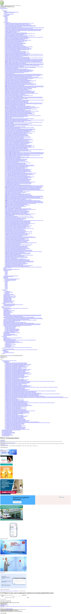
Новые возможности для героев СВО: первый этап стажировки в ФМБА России (16, 102)
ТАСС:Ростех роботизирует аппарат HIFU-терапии (12, 184)
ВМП (2, 306)
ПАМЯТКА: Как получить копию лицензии (10, 339)
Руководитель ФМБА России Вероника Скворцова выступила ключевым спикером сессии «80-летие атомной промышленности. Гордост (24, 152)
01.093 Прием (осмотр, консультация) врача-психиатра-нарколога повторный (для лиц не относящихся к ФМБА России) (22, 395)
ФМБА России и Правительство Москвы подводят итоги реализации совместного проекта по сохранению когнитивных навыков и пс (24, 198)
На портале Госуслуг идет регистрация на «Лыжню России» (13, 99)
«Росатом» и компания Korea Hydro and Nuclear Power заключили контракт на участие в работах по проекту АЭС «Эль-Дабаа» (23, 30)
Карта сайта (49, 606)
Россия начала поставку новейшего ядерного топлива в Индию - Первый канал (16, 148)
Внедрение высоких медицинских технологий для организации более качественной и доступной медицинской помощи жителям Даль (24, 66)
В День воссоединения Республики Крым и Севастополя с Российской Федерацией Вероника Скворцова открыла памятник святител (24, 37)
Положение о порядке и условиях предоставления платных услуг (13, 337)
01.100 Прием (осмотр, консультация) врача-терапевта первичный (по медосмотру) (17, 401)
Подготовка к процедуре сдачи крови (10, 326)
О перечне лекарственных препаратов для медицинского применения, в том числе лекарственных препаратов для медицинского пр (22, 323)
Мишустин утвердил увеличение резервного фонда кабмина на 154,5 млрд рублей (16, 94)
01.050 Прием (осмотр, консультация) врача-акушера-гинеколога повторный (16, 363)
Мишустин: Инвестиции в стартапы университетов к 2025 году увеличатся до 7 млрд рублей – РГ (19, 95)
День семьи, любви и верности (9, 73)
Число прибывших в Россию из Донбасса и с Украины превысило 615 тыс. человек (17, 266)
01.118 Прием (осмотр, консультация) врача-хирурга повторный (14, 415)
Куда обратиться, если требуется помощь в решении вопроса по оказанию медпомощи (16, 308)
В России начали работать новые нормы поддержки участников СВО (15, 43)
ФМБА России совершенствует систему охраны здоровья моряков (14, 205)
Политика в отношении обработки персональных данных (12, 269)
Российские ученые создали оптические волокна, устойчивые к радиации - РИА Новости (18, 142)
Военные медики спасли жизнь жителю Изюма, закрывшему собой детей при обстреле (17, 259)
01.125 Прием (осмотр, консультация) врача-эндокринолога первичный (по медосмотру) (17, 420)
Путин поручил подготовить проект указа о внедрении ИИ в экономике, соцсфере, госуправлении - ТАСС (20, 129)
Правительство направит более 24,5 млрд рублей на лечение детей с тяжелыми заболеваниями (18, 113)
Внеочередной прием (7, 313)
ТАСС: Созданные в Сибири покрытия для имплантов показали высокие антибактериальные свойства (19, 174)
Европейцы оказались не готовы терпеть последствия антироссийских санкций (16, 246)
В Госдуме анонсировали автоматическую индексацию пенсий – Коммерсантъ (16, 36)
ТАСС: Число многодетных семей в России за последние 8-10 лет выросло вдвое (16, 178)
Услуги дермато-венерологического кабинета (8, 432)
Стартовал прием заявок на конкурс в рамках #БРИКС (13, 158)
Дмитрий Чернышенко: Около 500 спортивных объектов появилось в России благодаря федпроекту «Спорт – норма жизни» (22, 75)
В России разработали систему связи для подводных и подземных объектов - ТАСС (17, 47)
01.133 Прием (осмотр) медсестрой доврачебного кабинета (13, 426)
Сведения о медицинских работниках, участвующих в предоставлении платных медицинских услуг (18, 347)
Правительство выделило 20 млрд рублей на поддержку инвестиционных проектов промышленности (19, 261)
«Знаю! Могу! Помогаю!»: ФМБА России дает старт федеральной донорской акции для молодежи (19, 28)
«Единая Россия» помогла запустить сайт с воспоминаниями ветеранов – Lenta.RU (17, 238)
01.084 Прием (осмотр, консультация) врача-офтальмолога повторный (15, 388)
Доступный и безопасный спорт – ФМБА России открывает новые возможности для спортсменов (19, 78)
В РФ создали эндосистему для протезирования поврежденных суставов (15, 52)
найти (28, 597)
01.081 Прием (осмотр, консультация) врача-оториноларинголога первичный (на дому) (17, 386)
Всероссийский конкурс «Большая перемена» (11, 68)
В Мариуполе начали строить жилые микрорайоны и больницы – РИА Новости (16, 38)
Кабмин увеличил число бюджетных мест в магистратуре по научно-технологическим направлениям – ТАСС (20, 84)
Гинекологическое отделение (8, 298)
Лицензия (5, 13)
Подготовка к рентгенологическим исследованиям (12, 329)
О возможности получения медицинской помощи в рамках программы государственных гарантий (17, 325)
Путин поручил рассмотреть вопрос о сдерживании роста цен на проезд (15, 249)
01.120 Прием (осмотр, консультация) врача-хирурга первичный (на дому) (15, 416)
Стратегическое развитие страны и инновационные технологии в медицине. (16, 159)
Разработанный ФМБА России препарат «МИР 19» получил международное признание (17, 136)
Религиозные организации (7, 335)
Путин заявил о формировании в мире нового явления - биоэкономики (15, 126)
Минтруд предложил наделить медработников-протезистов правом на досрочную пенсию (18, 90)
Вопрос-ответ (45, 606)
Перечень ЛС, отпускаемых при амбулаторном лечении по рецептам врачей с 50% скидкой (16, 319)
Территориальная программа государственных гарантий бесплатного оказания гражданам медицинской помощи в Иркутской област (22, 315)
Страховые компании (7, 333)
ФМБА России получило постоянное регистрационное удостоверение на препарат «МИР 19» (18, 199)
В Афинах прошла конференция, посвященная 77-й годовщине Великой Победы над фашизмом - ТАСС (19, 35)
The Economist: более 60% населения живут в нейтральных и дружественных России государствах (19, 255)
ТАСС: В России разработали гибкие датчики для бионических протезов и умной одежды (18, 162)
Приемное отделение (7, 295)
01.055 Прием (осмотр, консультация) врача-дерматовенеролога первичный (15, 367)
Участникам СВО (6, 309)
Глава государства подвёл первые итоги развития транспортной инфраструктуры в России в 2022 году (19, 70)
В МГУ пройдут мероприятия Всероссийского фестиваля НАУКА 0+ (15, 39)
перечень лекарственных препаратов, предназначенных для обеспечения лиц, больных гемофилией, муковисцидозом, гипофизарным (24, 318)
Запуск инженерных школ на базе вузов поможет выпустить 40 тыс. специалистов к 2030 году (18, 250)
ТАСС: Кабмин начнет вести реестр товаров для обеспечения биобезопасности (16, 167)
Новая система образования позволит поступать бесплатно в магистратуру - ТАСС (17, 101)
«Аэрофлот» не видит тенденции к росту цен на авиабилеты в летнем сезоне (16, 235)
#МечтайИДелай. (2, 440)
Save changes (4, 613)
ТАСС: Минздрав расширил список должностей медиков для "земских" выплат (16, 168)
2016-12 (6, 274)
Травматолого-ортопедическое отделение (9, 297)
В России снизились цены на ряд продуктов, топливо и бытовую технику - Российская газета (18, 225)
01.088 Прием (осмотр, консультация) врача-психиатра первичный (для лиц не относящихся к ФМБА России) (20, 391)
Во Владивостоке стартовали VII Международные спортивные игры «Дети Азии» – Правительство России (20, 67)
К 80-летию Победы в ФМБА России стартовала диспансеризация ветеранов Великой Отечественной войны (20, 80)
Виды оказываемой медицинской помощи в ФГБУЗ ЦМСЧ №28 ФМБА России (15, 322)
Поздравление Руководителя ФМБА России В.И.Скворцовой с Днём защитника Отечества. (18, 108)
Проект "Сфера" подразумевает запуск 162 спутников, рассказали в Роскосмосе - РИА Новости (18, 123)
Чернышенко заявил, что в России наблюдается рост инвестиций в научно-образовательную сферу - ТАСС (20, 213)
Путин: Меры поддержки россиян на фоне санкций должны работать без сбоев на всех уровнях (18, 231)
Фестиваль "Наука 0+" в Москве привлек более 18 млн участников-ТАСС (15, 192)
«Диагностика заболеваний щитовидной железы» (12, 341)
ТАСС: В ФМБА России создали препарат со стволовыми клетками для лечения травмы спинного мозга (20, 165)
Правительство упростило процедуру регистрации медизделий (14, 264)
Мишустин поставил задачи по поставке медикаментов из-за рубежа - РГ (15, 218)
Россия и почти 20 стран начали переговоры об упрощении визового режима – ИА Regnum (18, 146)
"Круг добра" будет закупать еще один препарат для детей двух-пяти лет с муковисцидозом (18, 24)
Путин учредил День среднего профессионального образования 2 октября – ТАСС (16, 132)
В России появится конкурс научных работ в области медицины (14, 45)
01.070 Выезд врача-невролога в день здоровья (11, 378)
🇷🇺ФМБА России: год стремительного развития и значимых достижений (15, 206)
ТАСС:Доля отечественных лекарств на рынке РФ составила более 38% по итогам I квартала (18, 179)
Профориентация (4, 350)
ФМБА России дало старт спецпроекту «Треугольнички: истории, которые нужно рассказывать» (19, 195)
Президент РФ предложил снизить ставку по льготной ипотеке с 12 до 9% (15, 230)
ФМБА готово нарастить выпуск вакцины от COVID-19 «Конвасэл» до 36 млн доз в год (17, 194)
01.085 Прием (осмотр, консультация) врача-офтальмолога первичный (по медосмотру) (17, 389)
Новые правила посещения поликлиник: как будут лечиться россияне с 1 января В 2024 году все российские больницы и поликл (23, 103)
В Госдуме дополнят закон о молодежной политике (12, 244)
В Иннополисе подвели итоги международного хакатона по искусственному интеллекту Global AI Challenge (20, 237)
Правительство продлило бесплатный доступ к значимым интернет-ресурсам (16, 114)
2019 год (6, 18)
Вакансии (3, 353)
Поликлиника (6, 290)
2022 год (6, 284)
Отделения (6, 606)
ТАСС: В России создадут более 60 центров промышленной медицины (15, 163)
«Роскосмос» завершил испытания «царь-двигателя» (12, 31)
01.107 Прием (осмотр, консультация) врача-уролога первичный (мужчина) (15, 406)
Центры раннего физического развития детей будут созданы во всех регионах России (17, 211)
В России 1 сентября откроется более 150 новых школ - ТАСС (14, 42)
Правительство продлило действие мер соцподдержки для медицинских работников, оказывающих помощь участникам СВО (23, 115)
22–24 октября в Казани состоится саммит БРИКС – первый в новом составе (16, 32)
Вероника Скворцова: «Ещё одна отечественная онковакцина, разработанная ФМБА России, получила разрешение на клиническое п (24, 59)
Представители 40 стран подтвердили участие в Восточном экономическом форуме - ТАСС (18, 120)
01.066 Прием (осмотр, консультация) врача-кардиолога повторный (14, 375)
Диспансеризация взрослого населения (9, 310)
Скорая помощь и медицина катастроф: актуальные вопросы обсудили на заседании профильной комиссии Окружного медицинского (24, 157)
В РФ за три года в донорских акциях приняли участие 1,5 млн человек (15, 51)
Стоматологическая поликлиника (8, 294)
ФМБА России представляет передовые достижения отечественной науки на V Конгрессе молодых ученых (20, 203)
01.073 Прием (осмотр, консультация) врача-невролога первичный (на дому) (16, 380)
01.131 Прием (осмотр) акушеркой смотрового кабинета (13, 424)
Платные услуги (4, 336)
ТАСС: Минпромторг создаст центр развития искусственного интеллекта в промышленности (18, 169)
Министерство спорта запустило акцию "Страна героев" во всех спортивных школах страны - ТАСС (19, 228)
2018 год (6, 19)
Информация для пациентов (6, 307)
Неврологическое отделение (8, 300)
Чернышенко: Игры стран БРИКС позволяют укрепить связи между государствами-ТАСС (18, 214)
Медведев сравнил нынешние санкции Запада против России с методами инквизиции (17, 260)
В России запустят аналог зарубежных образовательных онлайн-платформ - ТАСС (16, 226)
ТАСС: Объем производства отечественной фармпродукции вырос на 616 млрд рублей (17, 170)
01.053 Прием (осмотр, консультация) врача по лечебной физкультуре (15, 365)
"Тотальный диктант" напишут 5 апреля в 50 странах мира (13, 26)
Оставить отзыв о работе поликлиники (10, 279)
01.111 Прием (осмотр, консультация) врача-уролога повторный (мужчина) (15, 409)
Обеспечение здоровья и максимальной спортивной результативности (15, 105)
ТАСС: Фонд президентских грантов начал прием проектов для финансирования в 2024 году (18, 177)
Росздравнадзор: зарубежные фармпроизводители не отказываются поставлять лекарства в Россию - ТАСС (20, 223)
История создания (6, 15)
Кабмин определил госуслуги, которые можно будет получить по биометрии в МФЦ (17, 81)
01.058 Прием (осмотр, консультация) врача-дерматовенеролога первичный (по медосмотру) (18, 369)
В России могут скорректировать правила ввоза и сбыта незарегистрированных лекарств (17, 221)
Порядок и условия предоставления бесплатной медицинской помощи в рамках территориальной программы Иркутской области (22, 324)
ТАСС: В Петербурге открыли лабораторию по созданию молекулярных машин (16, 161)
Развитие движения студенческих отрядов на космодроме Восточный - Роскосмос (16, 134)
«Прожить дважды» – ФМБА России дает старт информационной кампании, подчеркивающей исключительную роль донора (23, 29)
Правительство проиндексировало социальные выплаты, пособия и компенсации (16, 116)
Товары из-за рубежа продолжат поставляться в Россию (13, 243)
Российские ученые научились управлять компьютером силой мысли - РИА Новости (17, 141)
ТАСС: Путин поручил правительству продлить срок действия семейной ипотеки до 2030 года (18, 171)
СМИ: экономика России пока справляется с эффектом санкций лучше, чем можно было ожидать (19, 265)
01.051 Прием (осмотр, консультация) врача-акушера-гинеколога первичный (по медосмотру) (18, 364)
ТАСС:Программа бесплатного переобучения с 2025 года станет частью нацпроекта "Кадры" (18, 182)
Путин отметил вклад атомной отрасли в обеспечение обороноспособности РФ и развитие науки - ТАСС (20, 128)
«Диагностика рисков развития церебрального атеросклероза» (14, 342)
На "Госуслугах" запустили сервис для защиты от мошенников (14, 96)
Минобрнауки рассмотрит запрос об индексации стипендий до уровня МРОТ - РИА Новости (18, 88)
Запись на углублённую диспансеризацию (17, 355)
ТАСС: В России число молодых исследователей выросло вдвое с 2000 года (16, 164)
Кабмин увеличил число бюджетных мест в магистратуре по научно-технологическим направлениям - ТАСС (20, 83)
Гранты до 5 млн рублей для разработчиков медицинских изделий (14, 72)
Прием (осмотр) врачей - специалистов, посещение (9, 360)
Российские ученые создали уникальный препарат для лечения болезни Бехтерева (16, 143)
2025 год (6, 283)
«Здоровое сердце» (8, 343)
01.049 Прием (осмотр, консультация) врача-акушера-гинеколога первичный (16, 362)
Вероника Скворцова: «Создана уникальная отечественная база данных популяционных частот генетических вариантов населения (23, 60)
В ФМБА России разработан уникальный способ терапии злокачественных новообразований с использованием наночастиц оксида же (24, 55)
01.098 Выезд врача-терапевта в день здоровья (11, 399)
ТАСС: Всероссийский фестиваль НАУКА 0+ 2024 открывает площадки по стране (17, 166)
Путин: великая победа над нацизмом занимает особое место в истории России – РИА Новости (18, 133)
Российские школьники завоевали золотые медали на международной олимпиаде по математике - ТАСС (20, 145)
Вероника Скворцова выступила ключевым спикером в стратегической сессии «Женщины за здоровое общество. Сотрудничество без (24, 57)
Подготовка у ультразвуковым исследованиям (11, 331)
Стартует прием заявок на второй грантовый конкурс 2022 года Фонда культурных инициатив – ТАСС (19, 236)
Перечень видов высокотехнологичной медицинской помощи (14, 316)
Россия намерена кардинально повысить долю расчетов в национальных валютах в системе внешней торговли (21, 242)
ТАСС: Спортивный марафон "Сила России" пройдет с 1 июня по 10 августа (16, 175)
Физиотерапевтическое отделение (8, 302)
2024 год (6, 282)
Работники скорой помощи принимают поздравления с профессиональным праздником (17, 222)
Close (1, 613)
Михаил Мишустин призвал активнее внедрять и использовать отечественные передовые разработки (19, 92)
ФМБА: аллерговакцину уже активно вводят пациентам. (13, 207)
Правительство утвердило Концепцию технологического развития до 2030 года (16, 119)
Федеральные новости (7, 22)
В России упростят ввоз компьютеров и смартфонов (12, 50)
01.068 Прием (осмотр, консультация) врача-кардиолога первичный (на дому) (16, 376)
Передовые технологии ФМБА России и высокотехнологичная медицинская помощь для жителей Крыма (20, 106)
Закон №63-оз (7, 293)
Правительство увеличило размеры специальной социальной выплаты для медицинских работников (19, 118)
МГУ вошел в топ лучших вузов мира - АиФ (11, 216)
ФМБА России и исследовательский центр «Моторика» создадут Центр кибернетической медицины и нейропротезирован (22, 197)
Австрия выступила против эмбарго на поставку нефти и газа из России (15, 262)
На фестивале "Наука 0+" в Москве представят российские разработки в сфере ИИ (17, 100)
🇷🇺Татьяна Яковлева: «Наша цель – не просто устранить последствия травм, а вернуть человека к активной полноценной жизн (23, 187)
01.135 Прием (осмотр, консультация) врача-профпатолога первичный (15, 427)
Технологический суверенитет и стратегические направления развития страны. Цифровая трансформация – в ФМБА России (22, 189)
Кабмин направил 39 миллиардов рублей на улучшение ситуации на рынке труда (16, 263)
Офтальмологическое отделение (8, 301)
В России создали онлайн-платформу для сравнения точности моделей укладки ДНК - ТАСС (18, 48)
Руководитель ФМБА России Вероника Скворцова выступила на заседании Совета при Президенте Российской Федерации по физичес (24, 153)
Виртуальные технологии (9, 608)
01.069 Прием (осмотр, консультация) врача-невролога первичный (14, 377)
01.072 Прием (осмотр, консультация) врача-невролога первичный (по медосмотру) (17, 379)
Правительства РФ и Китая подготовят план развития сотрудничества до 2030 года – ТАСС (18, 111)
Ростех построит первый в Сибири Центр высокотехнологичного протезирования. (17, 150)
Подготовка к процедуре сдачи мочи (10, 327)
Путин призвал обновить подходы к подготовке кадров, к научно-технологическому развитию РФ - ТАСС (20, 131)
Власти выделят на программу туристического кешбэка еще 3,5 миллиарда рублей (16, 247)
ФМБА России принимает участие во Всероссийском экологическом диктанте (16, 204)
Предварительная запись (7, 314)
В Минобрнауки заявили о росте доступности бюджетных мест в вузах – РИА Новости (17, 234)
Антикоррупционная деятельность (8, 276)
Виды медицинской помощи (9, 14)
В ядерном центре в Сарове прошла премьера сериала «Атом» (14, 56)
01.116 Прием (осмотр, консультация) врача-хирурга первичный (14, 413)
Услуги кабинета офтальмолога (6, 433)
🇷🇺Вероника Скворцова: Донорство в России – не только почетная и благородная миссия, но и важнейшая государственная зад (23, 61)
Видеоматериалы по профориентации (9, 352)
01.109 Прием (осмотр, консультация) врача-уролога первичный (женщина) (15, 407)
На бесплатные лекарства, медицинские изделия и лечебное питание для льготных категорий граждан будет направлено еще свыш (23, 97)
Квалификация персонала (7, 311)
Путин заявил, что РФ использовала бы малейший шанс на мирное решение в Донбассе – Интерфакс (19, 127)
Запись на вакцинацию (8, 355)
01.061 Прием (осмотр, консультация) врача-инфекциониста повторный (15, 371)
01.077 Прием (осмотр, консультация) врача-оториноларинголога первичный (16, 383)
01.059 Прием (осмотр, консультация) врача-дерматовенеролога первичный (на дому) (17, 370)
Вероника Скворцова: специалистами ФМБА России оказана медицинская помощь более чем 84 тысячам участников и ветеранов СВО (24, 63)
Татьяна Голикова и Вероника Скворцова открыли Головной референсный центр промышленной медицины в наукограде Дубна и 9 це (24, 185)
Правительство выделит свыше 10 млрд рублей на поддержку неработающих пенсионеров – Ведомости (20, 112)
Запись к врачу (2, 355)
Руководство (5, 10)
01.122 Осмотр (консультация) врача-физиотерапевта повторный (14, 418)
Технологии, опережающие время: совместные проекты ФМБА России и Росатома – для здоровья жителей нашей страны (22, 188)
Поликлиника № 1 (7, 291)
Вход (4, 7)
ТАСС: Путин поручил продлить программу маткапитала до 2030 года (15, 172)
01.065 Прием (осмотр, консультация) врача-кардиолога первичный (14, 374)
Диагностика (10, 606)
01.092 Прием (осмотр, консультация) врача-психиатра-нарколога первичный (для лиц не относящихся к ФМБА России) (22, 394)
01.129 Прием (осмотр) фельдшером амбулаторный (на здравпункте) (14, 423)
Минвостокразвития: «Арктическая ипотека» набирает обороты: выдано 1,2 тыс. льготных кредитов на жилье (20, 87)
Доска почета (5, 16)
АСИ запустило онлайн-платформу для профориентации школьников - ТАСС (16, 34)
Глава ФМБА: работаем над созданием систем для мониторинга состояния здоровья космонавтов (19, 71)
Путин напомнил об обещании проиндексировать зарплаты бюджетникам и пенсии (17, 239)
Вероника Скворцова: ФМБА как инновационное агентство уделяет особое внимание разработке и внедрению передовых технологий (24, 64)
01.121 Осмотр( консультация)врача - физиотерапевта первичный (14, 417)
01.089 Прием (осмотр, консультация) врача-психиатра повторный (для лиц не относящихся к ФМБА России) (20, 392)
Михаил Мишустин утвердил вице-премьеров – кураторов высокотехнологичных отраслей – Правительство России (21, 93)
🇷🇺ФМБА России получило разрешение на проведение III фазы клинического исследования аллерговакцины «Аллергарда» (22, 200)
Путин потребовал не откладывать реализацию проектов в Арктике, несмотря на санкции (18, 245)
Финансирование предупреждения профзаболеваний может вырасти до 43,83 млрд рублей (18, 193)
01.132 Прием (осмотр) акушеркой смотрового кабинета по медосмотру (15, 425)
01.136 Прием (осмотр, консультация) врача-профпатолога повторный (15, 428)
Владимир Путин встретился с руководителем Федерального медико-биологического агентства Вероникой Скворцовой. (22, 65)
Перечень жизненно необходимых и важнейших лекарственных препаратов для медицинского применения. (19, 317)
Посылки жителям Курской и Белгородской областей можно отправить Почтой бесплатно (18, 110)
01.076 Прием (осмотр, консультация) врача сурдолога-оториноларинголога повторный (17, 382)
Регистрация (2, 7)
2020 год (6, 286)
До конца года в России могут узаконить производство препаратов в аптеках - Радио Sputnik (18, 76)
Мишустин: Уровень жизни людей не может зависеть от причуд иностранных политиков (17, 253)
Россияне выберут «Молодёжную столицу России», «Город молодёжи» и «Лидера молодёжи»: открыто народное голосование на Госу (24, 149)
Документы (5, 11)
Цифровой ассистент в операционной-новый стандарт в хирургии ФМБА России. (16, 212)
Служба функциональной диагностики (9, 305)
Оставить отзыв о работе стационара (10, 280)
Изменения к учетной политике (9, 12)
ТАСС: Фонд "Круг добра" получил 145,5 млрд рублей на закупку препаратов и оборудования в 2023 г (19, 176)
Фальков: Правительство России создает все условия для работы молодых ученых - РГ (17, 191)
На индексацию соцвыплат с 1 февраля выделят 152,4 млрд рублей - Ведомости (16, 98)
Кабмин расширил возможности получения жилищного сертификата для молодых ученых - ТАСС (19, 82)
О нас (4, 606)
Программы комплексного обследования (9, 340)
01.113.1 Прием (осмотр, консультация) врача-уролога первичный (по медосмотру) (16, 411)
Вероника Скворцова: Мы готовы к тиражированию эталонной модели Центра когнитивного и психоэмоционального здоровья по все (24, 62)
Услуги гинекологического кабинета (7, 431)
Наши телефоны (6, 277)
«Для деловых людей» (8, 345)
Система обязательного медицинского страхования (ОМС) (12, 332)
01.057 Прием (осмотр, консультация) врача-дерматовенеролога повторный (15, 368)
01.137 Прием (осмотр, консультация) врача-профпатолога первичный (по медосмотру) (17, 429)
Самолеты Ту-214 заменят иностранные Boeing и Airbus (13, 254)
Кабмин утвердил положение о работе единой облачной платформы (14, 85)
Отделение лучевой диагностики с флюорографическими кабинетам (13, 304)
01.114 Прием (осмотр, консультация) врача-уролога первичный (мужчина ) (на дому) (17, 412)
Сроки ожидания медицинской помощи (9, 321)
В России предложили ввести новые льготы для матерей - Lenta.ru (14, 229)
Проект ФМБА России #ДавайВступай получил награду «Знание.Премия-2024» (16, 124)
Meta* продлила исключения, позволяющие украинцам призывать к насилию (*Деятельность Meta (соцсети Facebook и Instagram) (23, 251)
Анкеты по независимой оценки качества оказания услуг (12, 278)
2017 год (6, 20)
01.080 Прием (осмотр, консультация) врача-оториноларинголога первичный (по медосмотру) (18, 385)
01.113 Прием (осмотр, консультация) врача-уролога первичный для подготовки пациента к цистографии (20, 410)
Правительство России (8, 117)
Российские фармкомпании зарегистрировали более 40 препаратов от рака (15, 144)
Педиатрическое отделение (7, 299)
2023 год (6, 271)
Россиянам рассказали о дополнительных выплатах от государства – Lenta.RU (16, 233)
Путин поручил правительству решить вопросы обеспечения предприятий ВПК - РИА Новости (18, 130)
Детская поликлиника (7, 292)
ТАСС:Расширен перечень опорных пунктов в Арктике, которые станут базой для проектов (18, 183)
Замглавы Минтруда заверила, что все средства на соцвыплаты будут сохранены (16, 257)
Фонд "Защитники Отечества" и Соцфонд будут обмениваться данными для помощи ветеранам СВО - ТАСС (20, 209)
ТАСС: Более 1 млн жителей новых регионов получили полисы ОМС (15, 160)
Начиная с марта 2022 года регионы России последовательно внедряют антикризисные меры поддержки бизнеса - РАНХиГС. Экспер (24, 220)
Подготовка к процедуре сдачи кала (10, 328)
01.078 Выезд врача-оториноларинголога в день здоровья (13, 384)
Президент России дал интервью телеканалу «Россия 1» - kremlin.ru (14, 121)
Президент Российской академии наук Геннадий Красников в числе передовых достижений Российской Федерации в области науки (24, 122)
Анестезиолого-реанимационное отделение (10, 296)
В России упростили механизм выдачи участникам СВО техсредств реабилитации (17, 49)
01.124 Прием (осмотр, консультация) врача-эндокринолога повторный (15, 419)
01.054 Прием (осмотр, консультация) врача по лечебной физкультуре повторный (16, 366)
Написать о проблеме (17, 502)
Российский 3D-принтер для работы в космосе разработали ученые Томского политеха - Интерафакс (19, 217)
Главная (1, 606)
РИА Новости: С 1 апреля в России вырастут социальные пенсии (14, 138)
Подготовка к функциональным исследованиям (12, 330)
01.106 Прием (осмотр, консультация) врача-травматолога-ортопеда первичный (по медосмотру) (18, 405)
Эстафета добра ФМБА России (9, 215)
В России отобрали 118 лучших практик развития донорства (13, 44)
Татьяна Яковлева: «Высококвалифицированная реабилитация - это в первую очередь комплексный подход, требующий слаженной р (24, 186)
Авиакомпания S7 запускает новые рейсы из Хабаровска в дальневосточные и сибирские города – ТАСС (20, 33)
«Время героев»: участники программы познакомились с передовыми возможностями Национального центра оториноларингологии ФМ (24, 27)
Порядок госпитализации (7, 312)
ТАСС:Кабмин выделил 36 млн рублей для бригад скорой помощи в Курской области (17, 180)
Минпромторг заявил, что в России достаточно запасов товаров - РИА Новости (16, 89)
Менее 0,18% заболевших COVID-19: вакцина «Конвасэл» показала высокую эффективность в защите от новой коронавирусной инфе (24, 86)
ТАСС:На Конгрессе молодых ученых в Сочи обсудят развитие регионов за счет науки (17, 181)
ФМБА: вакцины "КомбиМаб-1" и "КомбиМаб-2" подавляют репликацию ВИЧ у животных (18, 208)
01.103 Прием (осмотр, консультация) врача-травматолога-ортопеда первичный (16, 403)
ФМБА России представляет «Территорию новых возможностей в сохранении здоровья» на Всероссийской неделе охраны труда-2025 (24, 202)
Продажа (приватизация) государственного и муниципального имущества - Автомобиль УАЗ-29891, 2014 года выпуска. (20, 349)
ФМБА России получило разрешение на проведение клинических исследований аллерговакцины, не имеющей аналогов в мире (23, 201)
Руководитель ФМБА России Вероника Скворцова (12, 151)
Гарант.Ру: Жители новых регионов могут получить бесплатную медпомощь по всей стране (18, 69)
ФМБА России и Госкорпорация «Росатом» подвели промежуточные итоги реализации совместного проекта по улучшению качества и (24, 196)
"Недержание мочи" (8, 346)
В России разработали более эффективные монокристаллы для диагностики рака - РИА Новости (19, 46)
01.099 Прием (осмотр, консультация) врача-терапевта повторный (14, 400)
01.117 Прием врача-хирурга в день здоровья (11, 414)
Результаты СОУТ (6, 270)
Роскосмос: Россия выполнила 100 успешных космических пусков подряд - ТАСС (16, 140)
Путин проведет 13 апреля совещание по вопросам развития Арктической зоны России (17, 248)
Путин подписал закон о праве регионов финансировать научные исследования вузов (17, 240)
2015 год (6, 21)
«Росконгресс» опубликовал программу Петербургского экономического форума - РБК (17, 224)
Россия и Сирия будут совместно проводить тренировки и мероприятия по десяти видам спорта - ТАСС (20, 147)
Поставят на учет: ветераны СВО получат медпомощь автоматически (15, 109)
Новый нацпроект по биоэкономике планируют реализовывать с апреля (15, 104)
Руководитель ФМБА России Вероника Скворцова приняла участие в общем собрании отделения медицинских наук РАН (22, 155)
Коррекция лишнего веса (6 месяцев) (10, 344)
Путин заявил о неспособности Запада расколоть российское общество (15, 232)
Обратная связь (41, 606)
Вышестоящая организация (7, 267)
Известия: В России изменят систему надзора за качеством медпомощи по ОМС (16, 79)
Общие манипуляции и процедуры (7, 430)
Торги (3, 348)
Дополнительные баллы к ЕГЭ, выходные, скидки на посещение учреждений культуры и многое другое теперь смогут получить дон (24, 77)
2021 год (6, 17)
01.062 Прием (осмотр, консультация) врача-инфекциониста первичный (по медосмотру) (17, 372)
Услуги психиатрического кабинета (7, 434)
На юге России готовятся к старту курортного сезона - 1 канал (14, 219)
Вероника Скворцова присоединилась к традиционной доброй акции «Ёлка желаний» (17, 58)
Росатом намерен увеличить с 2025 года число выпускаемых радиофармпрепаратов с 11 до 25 (18, 139)
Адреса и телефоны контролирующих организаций (11, 275)
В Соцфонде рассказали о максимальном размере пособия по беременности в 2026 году (17, 53)
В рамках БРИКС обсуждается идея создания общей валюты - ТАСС (14, 41)
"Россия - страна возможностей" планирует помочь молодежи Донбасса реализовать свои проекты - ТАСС (20, 25)
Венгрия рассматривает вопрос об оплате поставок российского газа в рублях (16, 256)
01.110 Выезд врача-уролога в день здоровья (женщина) (13, 408)
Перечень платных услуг (7, 338)
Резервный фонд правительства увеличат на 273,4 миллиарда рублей (15, 252)
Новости (5, 268)
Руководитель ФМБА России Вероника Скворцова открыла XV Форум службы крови (17, 154)
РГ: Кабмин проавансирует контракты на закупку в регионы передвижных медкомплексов (18, 137)
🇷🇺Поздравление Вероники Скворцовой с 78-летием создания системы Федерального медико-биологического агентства (22, 107)
